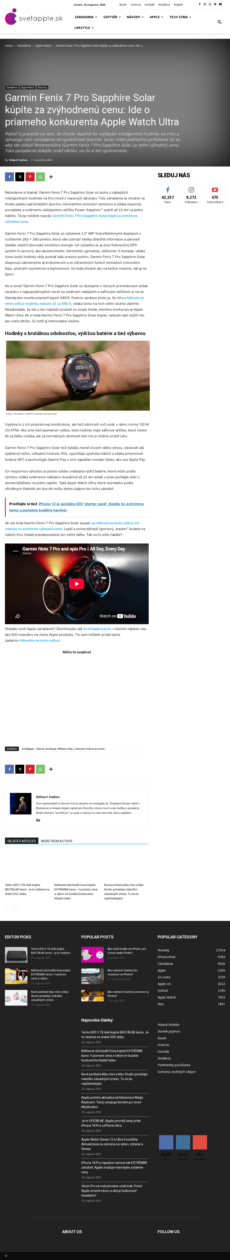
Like (167, 187)
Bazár (162, 1038)
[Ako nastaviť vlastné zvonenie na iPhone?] (92, 996)
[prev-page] (8, 907)
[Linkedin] (40, 820)
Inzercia (163, 1045)
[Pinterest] (30, 176)
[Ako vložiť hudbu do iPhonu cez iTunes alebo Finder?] (92, 955)
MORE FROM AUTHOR (56, 841)
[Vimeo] (215, 4)
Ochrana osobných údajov (177, 1071)
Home (9, 46)
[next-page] (15, 907)
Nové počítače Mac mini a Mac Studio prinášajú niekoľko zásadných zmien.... (50, 996)
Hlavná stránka (168, 1024)
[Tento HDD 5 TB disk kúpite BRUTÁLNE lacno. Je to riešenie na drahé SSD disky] (27, 865)
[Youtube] (220, 4)
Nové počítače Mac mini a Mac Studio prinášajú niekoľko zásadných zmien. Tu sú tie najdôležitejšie (114, 1078)
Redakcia (164, 1058)
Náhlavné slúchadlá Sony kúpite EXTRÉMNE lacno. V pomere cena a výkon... (51, 974)
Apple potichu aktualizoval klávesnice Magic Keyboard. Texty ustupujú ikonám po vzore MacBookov (112, 1102)
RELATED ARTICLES (22, 841)
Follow (191, 187)
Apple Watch (43, 46)
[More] (51, 176)
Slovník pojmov (169, 1031)
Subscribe (215, 187)
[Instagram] (205, 4)
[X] (210, 4)
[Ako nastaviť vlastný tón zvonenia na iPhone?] (92, 976)
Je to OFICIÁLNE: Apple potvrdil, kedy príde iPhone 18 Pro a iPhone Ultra (111, 1123)
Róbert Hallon (18, 160)
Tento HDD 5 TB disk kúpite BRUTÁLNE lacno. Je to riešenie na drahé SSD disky (27, 889)
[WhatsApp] (40, 176)
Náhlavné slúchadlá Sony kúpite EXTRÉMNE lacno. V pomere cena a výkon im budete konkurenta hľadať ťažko (112, 1055)
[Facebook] (199, 4)
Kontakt (163, 1051)
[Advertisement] (77, 698)
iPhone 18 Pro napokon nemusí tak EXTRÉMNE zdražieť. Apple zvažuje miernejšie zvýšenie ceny (114, 1167)
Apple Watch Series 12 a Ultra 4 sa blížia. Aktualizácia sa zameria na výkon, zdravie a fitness (112, 1144)
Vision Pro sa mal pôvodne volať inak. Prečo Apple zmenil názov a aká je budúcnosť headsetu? (111, 1190)
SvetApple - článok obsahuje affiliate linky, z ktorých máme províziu (63, 748)
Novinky (42, 87)
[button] (219, 22)
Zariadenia (24, 46)
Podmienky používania (174, 1065)
